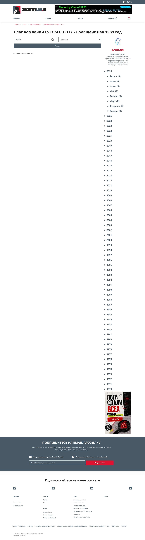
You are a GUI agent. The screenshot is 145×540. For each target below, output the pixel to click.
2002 (109, 230)
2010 (109, 190)
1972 (109, 379)
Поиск (57, 46)
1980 (109, 339)
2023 (109, 125)
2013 (109, 175)
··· (130, 12)
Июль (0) (114, 81)
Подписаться (100, 463)
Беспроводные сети (79, 505)
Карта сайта (115, 526)
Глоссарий (112, 18)
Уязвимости (17, 502)
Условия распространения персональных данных (72, 526)
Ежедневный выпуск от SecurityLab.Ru (48, 457)
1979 (109, 344)
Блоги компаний (48, 515)
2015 (109, 165)
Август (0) (115, 76)
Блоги (80, 18)
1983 (109, 324)
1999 (109, 244)
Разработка (77, 514)
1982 (109, 329)
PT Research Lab (18, 505)
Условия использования (96, 526)
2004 (109, 220)
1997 (109, 254)
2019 (109, 145)
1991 (109, 284)
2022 (109, 130)
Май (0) (114, 91)
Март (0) (114, 101)
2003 (109, 225)
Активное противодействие (82, 517)
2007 (109, 205)
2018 (109, 150)
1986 (109, 309)
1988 (109, 299)
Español (124, 526)
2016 (109, 160)
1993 (109, 274)
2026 (109, 71)
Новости (16, 18)
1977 (109, 354)
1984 (109, 319)
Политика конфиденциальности (45, 526)
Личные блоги (47, 512)
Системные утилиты (79, 500)
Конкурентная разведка (81, 508)
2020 (109, 140)
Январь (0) (116, 110)
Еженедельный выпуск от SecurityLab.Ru (92, 457)
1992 (109, 279)
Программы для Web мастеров (83, 511)
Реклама (30, 526)
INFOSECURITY (118, 50)
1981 (109, 334)
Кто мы (15, 526)
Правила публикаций (49, 518)
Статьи (45, 496)
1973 (109, 374)
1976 (109, 359)
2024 (109, 120)
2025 (109, 115)
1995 (109, 264)
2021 (109, 135)
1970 (109, 388)
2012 (109, 180)
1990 (109, 289)
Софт (75, 496)
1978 (109, 349)
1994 (109, 269)
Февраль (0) (116, 105)
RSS (108, 526)
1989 (109, 294)
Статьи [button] (48, 18)
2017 (109, 155)
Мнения (45, 500)
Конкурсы (46, 502)
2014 (109, 170)
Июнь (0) (115, 86)
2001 (109, 235)
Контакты (22, 526)
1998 (109, 249)
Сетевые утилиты (79, 502)
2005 (109, 215)
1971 (109, 384)
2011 (109, 185)
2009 (109, 195)
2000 (109, 240)
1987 (109, 304)
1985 (109, 314)
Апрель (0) (116, 96)
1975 (109, 364)
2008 (109, 200)
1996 (109, 259)
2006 (109, 210)
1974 (109, 369)
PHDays (106, 496)
